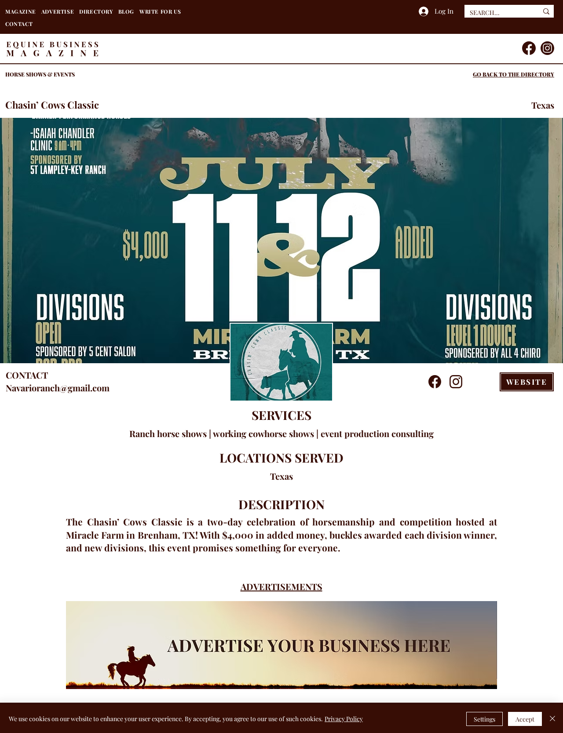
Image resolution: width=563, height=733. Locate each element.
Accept (524, 719)
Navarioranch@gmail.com (58, 388)
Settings (484, 719)
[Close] (552, 719)
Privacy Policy (344, 719)
